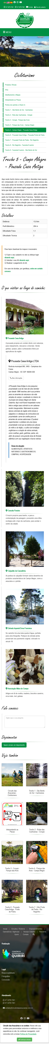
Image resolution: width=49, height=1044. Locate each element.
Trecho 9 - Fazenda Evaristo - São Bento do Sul (21, 150)
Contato (26, 934)
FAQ (6, 90)
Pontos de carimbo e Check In (15, 105)
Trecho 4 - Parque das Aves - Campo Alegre (19, 125)
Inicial (5, 929)
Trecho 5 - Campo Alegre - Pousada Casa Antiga (21, 130)
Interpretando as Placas (13, 100)
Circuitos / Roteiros (18, 929)
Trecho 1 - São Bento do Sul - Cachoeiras (19, 110)
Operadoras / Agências (11, 932)
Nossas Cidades (29, 932)
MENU (8, 32)
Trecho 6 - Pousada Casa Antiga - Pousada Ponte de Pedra (24, 135)
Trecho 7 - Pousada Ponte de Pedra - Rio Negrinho (22, 140)
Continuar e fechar (25, 1039)
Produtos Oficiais (11, 85)
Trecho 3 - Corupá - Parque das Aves (17, 120)
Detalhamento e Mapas (12, 95)
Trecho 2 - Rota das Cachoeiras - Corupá (18, 115)
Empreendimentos (35, 929)
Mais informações (17, 378)
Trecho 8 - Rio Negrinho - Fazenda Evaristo (19, 145)
